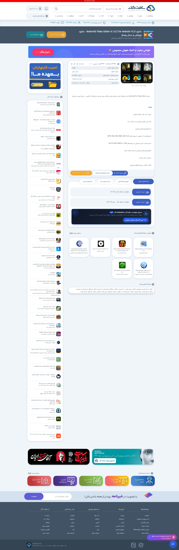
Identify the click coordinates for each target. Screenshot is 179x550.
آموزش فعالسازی (123, 181)
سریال (72, 523)
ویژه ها (92, 16)
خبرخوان (71, 16)
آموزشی (147, 516)
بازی (140, 16)
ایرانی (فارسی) (145, 523)
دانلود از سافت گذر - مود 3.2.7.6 (117, 202)
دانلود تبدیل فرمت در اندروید (127, 289)
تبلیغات (47, 523)
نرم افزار (150, 16)
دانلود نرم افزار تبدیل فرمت (88, 292)
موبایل (131, 16)
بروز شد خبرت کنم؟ (79, 173)
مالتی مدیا (82, 83)
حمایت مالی (46, 533)
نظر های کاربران (87, 181)
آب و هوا (96, 516)
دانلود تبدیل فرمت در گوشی (125, 292)
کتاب (102, 16)
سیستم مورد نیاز (105, 181)
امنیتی (97, 523)
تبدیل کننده (75, 83)
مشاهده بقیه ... (144, 533)
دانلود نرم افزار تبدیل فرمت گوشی (107, 292)
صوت (111, 16)
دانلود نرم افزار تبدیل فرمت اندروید (107, 289)
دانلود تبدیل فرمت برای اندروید (143, 292)
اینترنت (97, 526)
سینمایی (72, 526)
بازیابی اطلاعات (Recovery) (141, 530)
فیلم (121, 16)
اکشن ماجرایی (120, 526)
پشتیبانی (60, 16)
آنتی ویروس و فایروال (143, 519)
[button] (83, 64)
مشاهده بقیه (77, 233)
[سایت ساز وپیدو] (91, 52)
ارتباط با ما (47, 519)
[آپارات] (141, 545)
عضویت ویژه (46, 526)
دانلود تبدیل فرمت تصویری (144, 289)
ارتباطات (97, 519)
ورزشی (122, 516)
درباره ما (47, 516)
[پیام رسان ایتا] (133, 545)
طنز (73, 530)
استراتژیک (121, 519)
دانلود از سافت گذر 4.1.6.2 (120, 192)
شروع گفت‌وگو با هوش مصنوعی (134, 220)
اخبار (81, 16)
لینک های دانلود (143, 181)
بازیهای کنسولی (120, 530)
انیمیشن (72, 519)
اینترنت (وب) (145, 526)
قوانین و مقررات (45, 530)
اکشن (122, 523)
